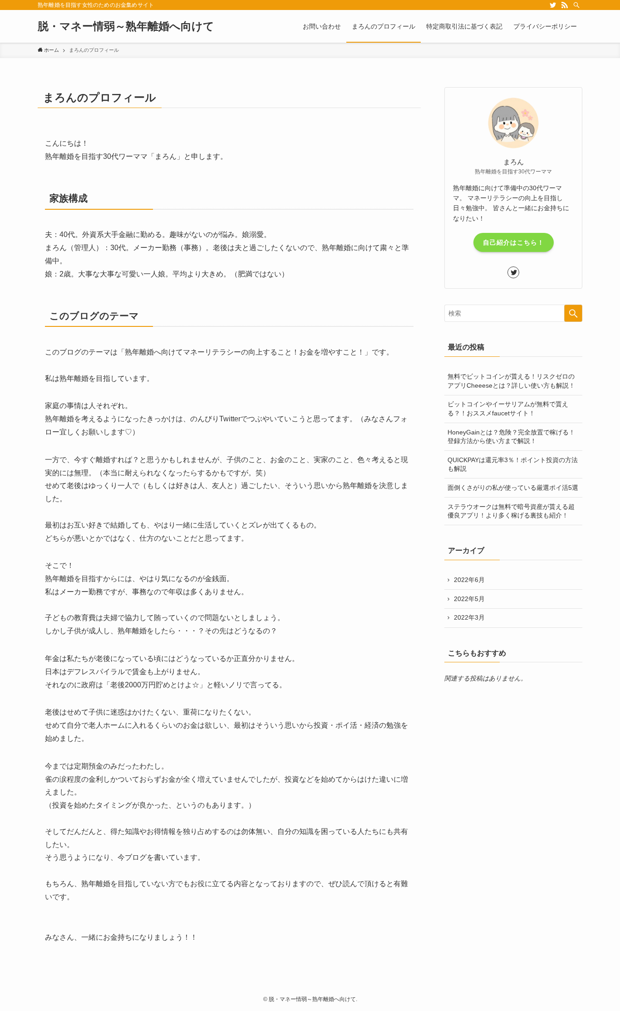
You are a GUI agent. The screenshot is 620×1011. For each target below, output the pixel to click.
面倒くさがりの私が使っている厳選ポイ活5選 (513, 487)
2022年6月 (469, 579)
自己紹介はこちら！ (513, 242)
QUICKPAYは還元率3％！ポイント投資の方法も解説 (513, 464)
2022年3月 (469, 617)
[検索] (576, 5)
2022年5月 (469, 598)
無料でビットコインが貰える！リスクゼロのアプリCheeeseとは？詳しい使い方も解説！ (511, 381)
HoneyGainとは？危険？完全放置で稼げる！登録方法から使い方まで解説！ (511, 437)
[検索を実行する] (573, 313)
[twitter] (553, 5)
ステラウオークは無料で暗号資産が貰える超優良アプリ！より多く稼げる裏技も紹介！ (511, 511)
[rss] (565, 5)
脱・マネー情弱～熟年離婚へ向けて (126, 26)
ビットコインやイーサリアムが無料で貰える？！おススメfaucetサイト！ (508, 408)
